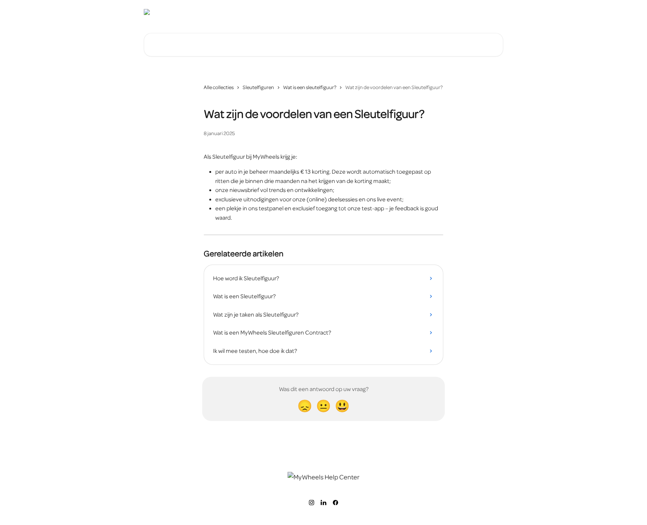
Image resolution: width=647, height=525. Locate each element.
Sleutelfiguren (258, 87)
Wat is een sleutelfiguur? (309, 87)
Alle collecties (219, 87)
